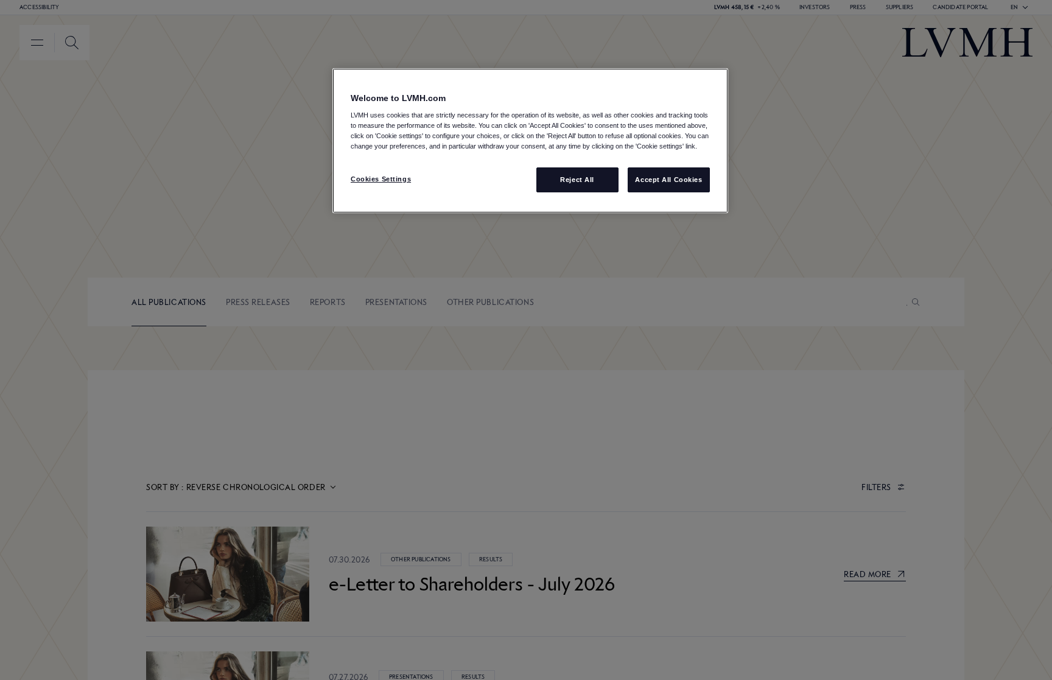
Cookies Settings (381, 179)
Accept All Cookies (668, 179)
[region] (530, 141)
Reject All (577, 179)
